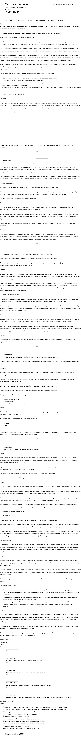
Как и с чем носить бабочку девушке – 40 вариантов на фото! (21, 719)
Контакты (51, 20)
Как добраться (61, 20)
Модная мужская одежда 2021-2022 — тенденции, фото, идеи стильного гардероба (27, 254)
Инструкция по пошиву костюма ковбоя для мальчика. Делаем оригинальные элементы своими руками (34, 709)
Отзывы (30, 20)
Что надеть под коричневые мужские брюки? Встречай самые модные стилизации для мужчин (31, 357)
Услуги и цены (8, 20)
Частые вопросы (40, 20)
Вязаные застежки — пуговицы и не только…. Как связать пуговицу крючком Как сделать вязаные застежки (38, 697)
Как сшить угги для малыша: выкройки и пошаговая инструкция (25, 673)
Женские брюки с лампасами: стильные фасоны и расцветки (21, 163)
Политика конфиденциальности (68, 733)
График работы (20, 20)
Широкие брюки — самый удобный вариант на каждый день (21, 449)
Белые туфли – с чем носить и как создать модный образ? (20, 714)
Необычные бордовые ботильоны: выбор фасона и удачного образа (23, 724)
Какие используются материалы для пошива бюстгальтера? (21, 728)
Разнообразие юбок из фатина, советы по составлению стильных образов (28, 685)
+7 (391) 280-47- (12, 12)
